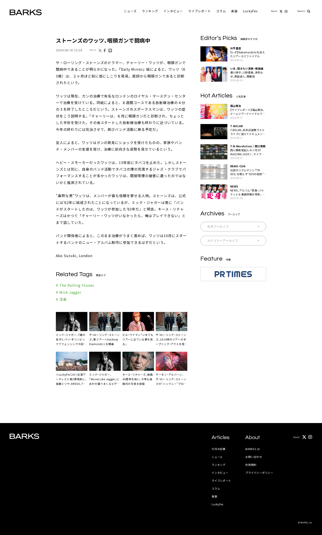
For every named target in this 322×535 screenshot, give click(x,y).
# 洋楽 (61, 299)
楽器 (234, 11)
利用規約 (251, 465)
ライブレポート (199, 11)
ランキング (150, 11)
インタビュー (173, 11)
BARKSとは (252, 449)
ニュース (130, 11)
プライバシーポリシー (259, 472)
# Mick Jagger (68, 292)
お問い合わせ (253, 457)
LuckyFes (250, 11)
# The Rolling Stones (75, 285)
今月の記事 (219, 449)
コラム (221, 11)
